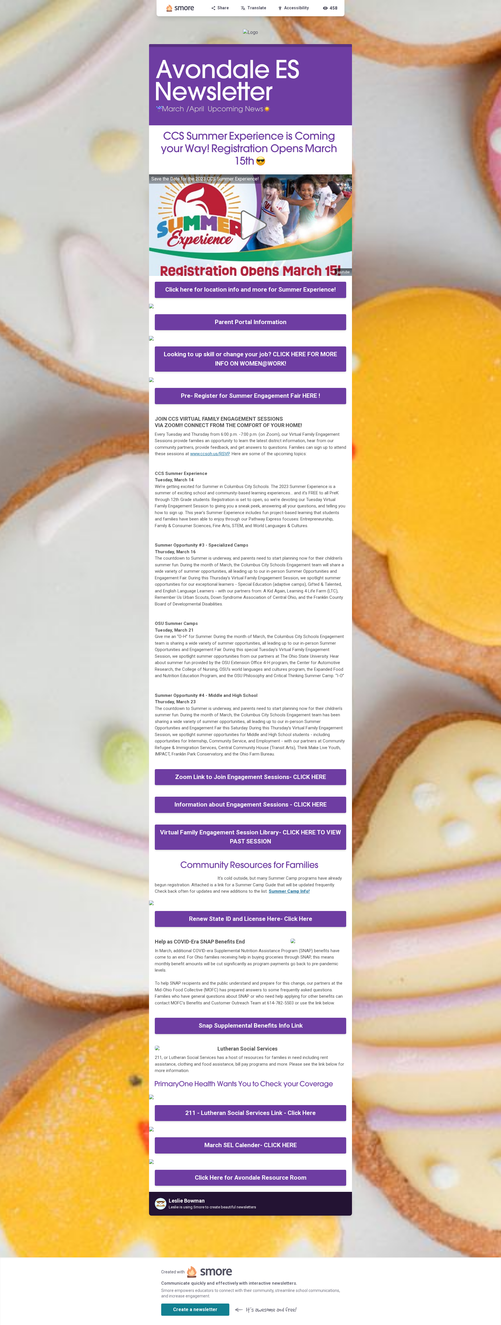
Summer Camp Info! (289, 891)
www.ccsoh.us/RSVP (210, 453)
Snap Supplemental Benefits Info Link (251, 1025)
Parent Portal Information (250, 322)
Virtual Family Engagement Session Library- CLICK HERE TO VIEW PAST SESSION (250, 837)
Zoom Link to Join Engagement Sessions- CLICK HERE (250, 776)
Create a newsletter (195, 1309)
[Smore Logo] (180, 8)
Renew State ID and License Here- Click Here (250, 918)
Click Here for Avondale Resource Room (250, 1177)
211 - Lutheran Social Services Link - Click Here (250, 1112)
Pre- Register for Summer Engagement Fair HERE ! (250, 395)
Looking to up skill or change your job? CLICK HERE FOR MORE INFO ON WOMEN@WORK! (250, 359)
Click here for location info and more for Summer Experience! (250, 289)
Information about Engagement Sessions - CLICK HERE (250, 804)
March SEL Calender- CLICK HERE (250, 1145)
